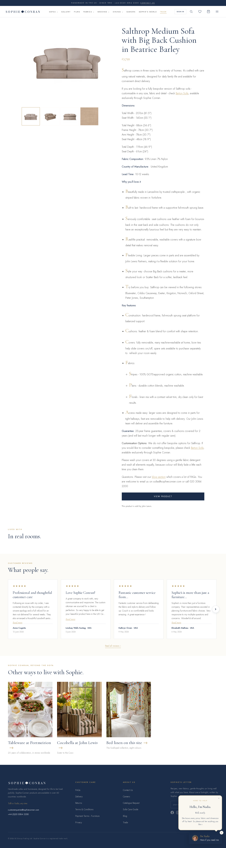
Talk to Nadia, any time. (18, 803)
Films (77, 11)
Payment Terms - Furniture (87, 816)
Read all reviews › (113, 645)
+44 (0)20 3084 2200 (18, 814)
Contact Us (128, 790)
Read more (17, 622)
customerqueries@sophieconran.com (23, 809)
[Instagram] (178, 812)
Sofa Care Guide (130, 809)
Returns (78, 803)
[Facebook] (172, 812)
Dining (117, 11)
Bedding (102, 11)
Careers (126, 796)
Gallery (66, 11)
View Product (163, 496)
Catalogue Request (131, 803)
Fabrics (87, 11)
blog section (159, 477)
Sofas (52, 11)
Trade (163, 11)
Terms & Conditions (84, 809)
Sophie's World (148, 11)
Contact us (147, 3)
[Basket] (208, 11)
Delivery (79, 796)
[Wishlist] (199, 11)
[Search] (191, 11)
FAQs (77, 790)
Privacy (78, 822)
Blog (125, 816)
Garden (131, 11)
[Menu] (217, 11)
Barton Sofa (182, 93)
